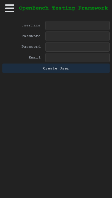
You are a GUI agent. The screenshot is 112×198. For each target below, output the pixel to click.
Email (35, 58)
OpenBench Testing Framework (63, 8)
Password (31, 36)
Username (31, 25)
